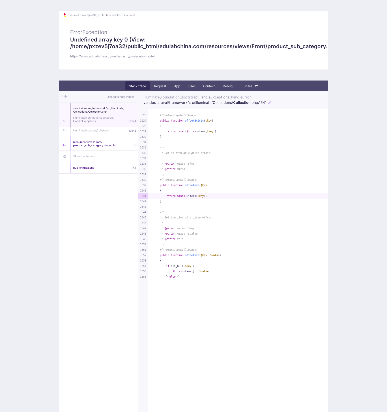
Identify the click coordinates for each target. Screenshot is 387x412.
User (191, 86)
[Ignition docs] (66, 15)
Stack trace (137, 86)
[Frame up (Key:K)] (62, 97)
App (177, 86)
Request (160, 86)
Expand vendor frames (120, 96)
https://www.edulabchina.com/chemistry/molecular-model (112, 56)
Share (248, 86)
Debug (228, 86)
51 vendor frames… (85, 156)
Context (209, 86)
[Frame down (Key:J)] (65, 97)
